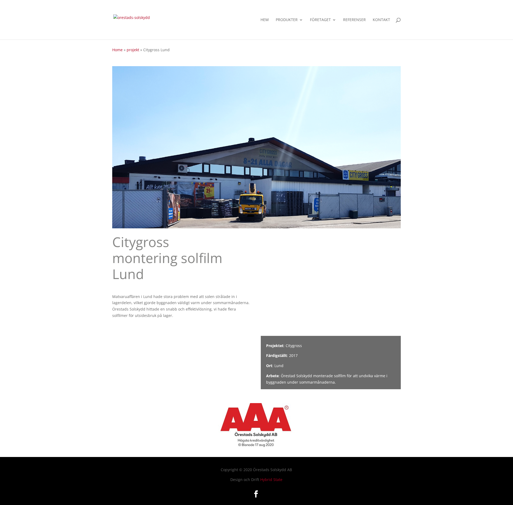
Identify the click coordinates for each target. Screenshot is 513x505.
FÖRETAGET (320, 20)
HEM (265, 20)
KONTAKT (381, 20)
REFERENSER (354, 20)
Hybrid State (271, 479)
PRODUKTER (287, 20)
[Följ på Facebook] (256, 494)
